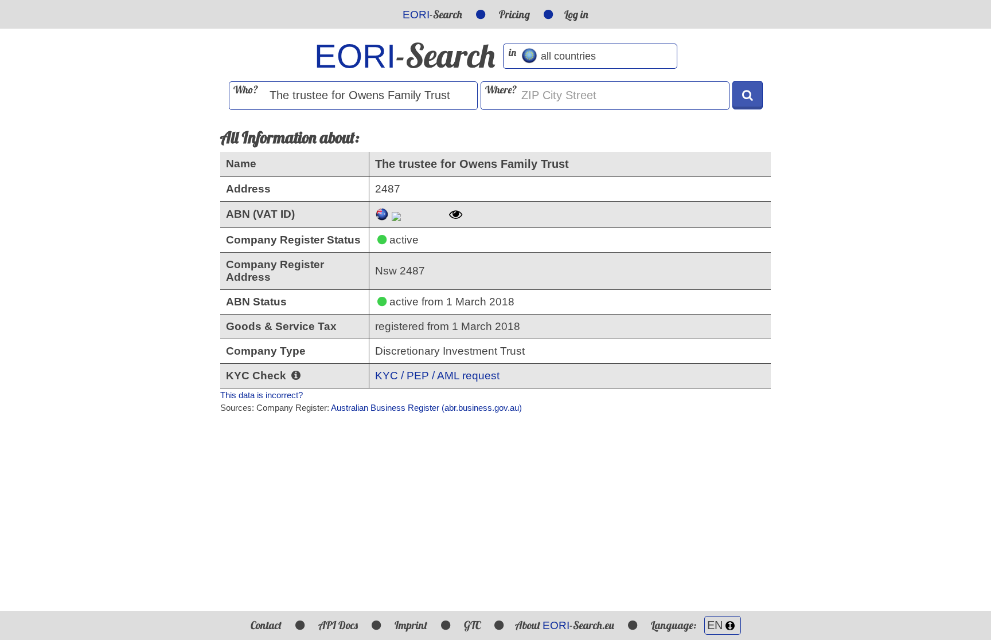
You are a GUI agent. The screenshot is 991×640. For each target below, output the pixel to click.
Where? (501, 89)
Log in (576, 14)
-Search (432, 14)
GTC (472, 625)
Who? (245, 89)
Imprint (411, 625)
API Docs (338, 625)
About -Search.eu (564, 625)
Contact (266, 625)
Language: (675, 625)
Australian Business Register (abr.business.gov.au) (426, 408)
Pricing (514, 14)
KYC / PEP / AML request (437, 376)
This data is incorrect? (261, 395)
